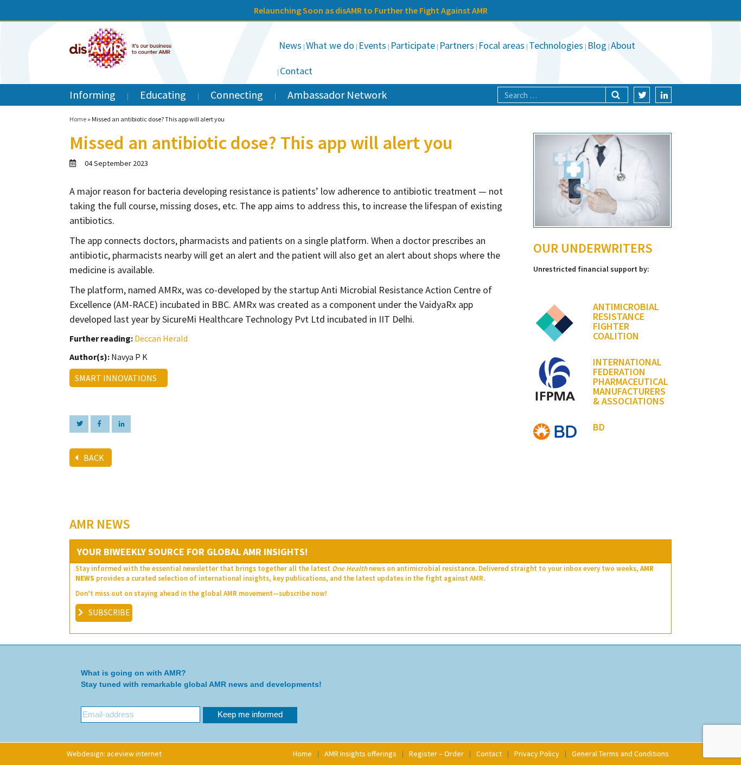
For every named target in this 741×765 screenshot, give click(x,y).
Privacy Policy (536, 753)
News (290, 45)
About (623, 45)
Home (77, 119)
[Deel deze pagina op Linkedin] (121, 424)
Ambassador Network (337, 94)
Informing (92, 94)
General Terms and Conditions (620, 753)
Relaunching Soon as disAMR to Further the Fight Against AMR (371, 10)
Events (372, 45)
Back (94, 457)
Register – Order (436, 753)
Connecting (236, 94)
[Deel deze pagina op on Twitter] (78, 424)
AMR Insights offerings (360, 753)
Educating (163, 94)
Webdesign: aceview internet (114, 753)
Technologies (556, 45)
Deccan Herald (161, 338)
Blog (596, 45)
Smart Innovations (117, 377)
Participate (413, 45)
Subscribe (109, 612)
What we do (330, 45)
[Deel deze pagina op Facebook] (100, 424)
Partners (456, 45)
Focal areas (501, 45)
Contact (296, 71)
